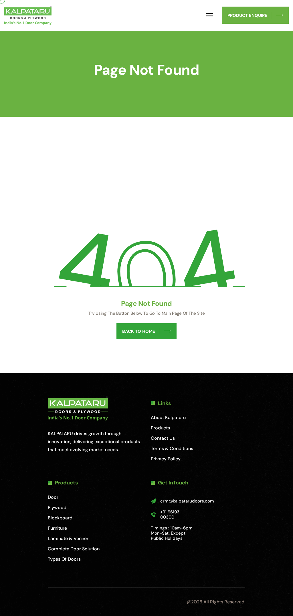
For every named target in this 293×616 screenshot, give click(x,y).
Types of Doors (64, 559)
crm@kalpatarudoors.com (187, 501)
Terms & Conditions (172, 448)
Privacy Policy (166, 459)
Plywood (57, 507)
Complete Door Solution (74, 549)
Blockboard (60, 518)
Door (53, 497)
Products (160, 428)
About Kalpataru (168, 417)
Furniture (57, 528)
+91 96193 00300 (169, 514)
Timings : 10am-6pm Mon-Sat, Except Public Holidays (172, 533)
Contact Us (163, 438)
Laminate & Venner (68, 538)
